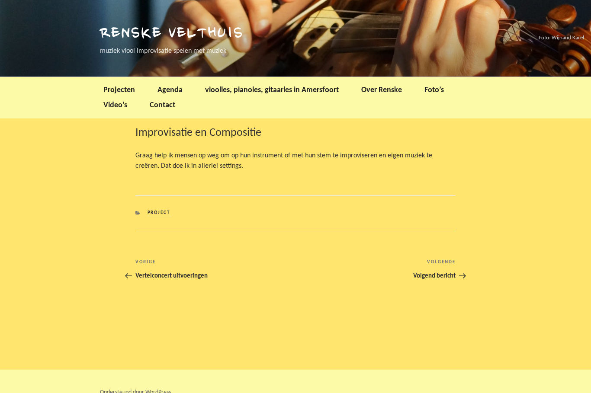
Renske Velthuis (172, 34)
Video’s (115, 105)
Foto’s (434, 90)
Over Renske (381, 90)
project (159, 213)
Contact (162, 105)
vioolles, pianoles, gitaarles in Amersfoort (272, 90)
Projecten (119, 90)
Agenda (170, 90)
